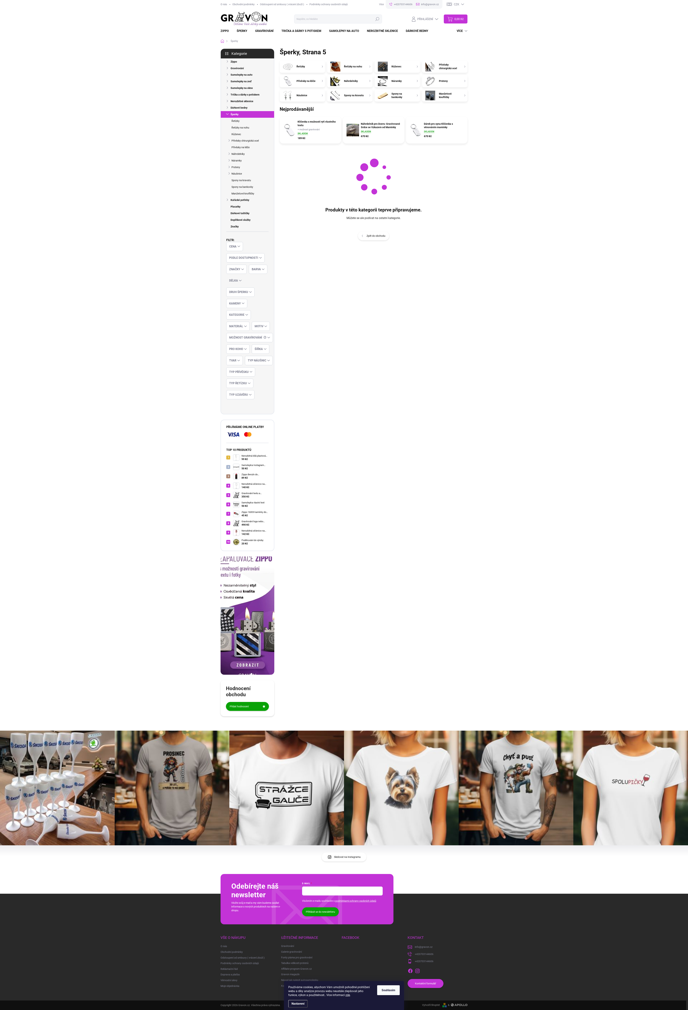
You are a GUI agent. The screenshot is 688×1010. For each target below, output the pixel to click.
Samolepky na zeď (241, 81)
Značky (235, 226)
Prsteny (235, 167)
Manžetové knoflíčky (242, 193)
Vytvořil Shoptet (431, 1005)
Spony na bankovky (242, 186)
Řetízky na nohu (240, 127)
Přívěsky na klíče (240, 147)
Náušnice (236, 173)
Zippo (234, 61)
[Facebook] (410, 970)
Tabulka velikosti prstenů (295, 963)
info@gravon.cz (424, 946)
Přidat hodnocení (239, 706)
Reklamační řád (229, 969)
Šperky (234, 114)
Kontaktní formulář (425, 983)
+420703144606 (424, 954)
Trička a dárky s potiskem (245, 94)
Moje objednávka (230, 986)
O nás (224, 4)
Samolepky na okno (242, 88)
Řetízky (235, 121)
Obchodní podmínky (243, 4)
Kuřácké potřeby (240, 200)
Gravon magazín (290, 974)
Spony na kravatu (241, 180)
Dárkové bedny (239, 107)
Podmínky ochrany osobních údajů (328, 4)
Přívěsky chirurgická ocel (245, 140)
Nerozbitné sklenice (242, 101)
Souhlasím (388, 990)
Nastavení (298, 1003)
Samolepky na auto (241, 74)
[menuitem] (227, 31)
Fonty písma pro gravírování (296, 957)
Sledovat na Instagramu (347, 857)
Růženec (236, 134)
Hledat (377, 19)
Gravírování (237, 68)
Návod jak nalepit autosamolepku (299, 980)
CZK (456, 4)
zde (347, 995)
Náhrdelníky (238, 154)
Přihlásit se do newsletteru (320, 911)
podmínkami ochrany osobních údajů (355, 900)
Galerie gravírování (291, 951)
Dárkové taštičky (240, 213)
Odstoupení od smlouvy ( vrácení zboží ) (282, 4)
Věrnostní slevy (229, 980)
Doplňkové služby (240, 219)
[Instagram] (417, 970)
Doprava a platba (230, 974)
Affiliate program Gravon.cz (296, 968)
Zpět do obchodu (376, 235)
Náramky (236, 160)
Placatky (235, 206)
